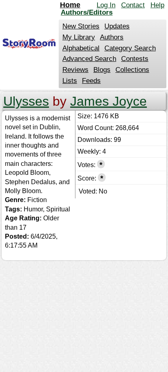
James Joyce (108, 101)
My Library (78, 37)
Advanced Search (89, 59)
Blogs (102, 70)
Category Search (130, 48)
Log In (106, 5)
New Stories (80, 26)
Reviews (75, 70)
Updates (117, 26)
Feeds (91, 81)
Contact (133, 5)
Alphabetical (80, 48)
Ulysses (26, 101)
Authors (112, 37)
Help (157, 5)
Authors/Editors (87, 12)
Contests (134, 59)
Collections (132, 70)
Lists (69, 81)
